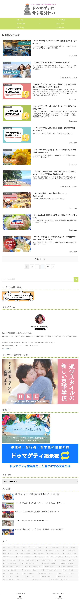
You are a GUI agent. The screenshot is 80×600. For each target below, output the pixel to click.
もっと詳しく (7, 348)
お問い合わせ (21, 593)
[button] (76, 279)
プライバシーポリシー (59, 593)
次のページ (40, 259)
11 (48, 267)
